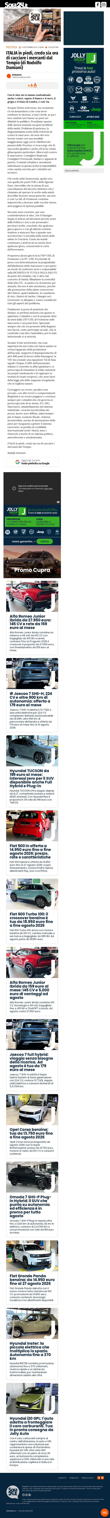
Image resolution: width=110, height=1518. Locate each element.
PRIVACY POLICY (88, 1478)
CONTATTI (62, 1478)
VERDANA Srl (11, 1511)
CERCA (45, 541)
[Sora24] (98, 1477)
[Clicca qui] (32, 488)
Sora (105, 1513)
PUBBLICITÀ (73, 1478)
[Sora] (17, 7)
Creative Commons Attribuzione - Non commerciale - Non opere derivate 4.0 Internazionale (61, 1489)
